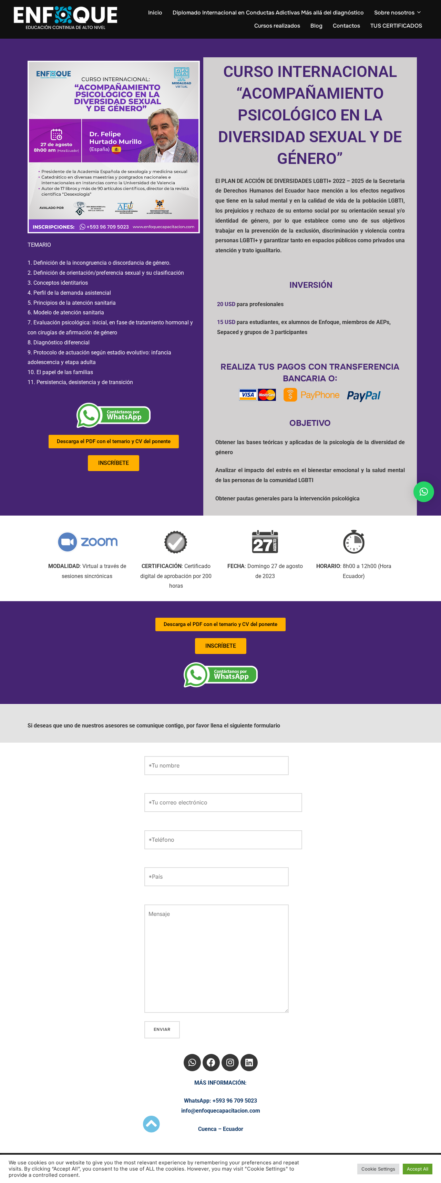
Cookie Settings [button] (378, 1169)
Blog (316, 25)
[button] (423, 491)
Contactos (346, 25)
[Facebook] (211, 1062)
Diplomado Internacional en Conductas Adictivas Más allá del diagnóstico (268, 12)
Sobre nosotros (394, 12)
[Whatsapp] (192, 1062)
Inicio (155, 12)
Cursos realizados (277, 25)
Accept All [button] (417, 1169)
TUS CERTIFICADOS (396, 25)
